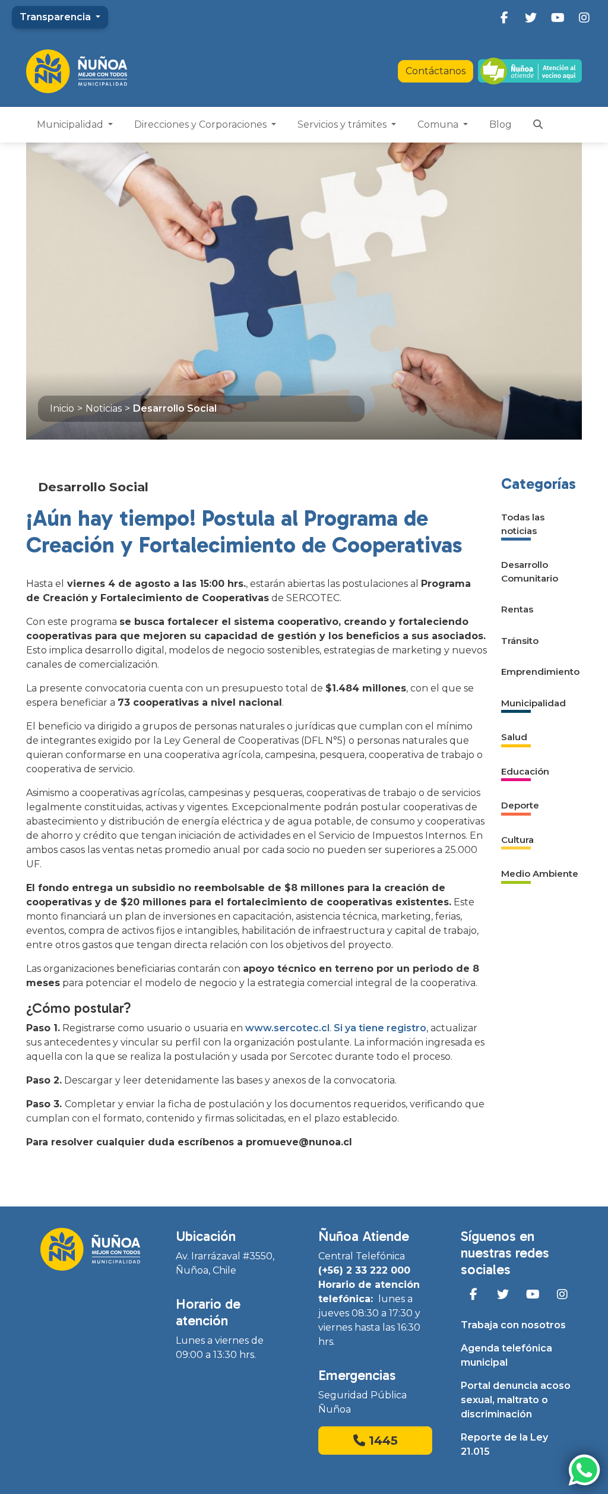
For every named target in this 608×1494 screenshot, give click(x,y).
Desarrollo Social (175, 408)
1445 (381, 1440)
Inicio (62, 408)
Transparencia (56, 17)
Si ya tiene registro (380, 1028)
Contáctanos (436, 71)
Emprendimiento (540, 671)
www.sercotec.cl (287, 1028)
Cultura (517, 839)
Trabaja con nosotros (513, 1325)
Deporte (520, 805)
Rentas (517, 609)
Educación (525, 771)
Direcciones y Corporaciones (201, 124)
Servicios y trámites (343, 124)
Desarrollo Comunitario (529, 571)
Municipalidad (71, 124)
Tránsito (520, 640)
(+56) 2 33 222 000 (364, 1270)
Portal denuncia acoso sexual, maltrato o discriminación (516, 1400)
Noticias (104, 408)
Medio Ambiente (539, 873)
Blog (500, 124)
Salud (514, 737)
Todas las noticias (522, 523)
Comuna (439, 124)
